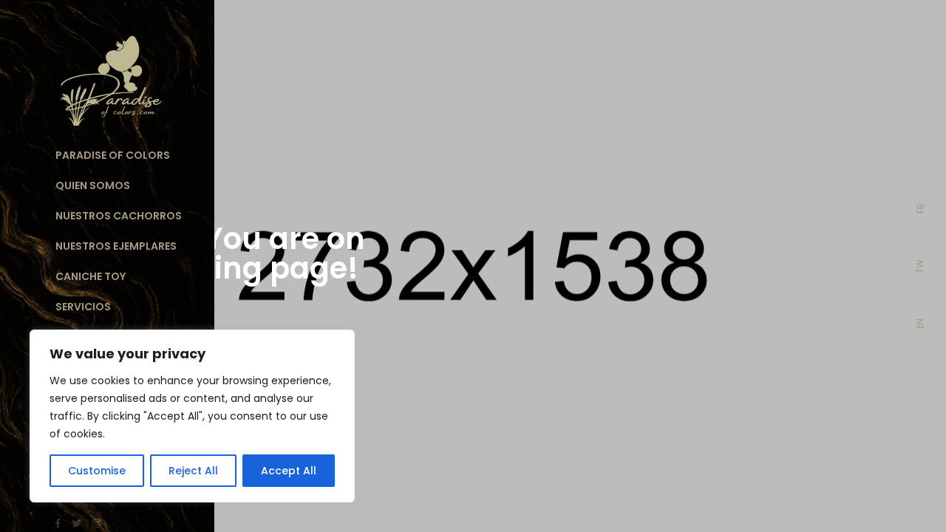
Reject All (193, 470)
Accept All (288, 470)
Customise (97, 470)
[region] (192, 416)
